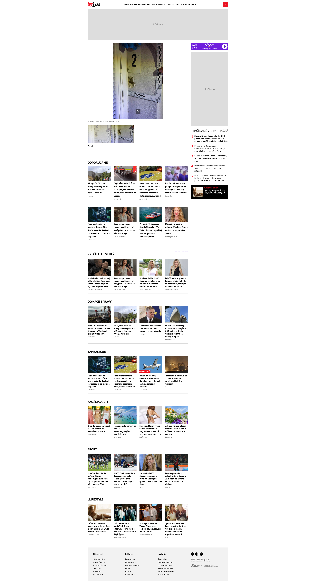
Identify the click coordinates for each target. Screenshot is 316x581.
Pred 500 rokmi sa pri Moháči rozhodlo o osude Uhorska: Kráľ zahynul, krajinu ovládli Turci (99, 329)
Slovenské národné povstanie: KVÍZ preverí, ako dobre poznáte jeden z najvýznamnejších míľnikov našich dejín (211, 138)
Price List (128, 571)
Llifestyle (96, 499)
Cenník (127, 568)
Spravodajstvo (162, 559)
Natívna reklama (130, 574)
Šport (92, 449)
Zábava (167, 537)
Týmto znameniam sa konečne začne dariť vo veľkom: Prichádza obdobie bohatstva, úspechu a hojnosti (175, 529)
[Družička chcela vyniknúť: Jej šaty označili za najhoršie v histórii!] (99, 414)
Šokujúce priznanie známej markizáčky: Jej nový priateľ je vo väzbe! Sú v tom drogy (124, 282)
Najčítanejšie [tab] (201, 130)
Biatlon (141, 487)
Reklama (129, 554)
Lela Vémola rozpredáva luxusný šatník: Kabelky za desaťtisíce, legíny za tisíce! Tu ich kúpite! (175, 282)
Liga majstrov (92, 487)
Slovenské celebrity (120, 537)
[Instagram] (196, 554)
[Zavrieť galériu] (225, 4)
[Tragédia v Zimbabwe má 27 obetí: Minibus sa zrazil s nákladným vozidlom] (176, 364)
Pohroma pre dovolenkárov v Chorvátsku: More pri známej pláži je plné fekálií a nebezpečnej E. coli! (209, 148)
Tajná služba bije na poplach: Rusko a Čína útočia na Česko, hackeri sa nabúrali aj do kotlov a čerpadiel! (98, 381)
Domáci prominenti (120, 289)
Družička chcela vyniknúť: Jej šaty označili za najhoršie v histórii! (99, 429)
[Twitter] (201, 554)
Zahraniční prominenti (95, 289)
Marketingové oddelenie (166, 571)
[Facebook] (192, 554)
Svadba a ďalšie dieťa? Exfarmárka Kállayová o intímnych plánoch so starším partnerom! (149, 282)
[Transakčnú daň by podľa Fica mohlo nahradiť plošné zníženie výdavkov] (150, 314)
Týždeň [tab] (224, 130)
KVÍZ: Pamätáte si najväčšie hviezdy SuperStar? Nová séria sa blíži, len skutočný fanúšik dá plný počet (125, 529)
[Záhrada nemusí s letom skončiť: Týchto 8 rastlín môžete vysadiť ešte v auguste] (176, 414)
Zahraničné (97, 352)
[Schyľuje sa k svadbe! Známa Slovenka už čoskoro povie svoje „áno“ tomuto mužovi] (150, 512)
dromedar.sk (91, 337)
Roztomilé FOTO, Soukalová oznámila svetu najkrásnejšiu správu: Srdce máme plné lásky (150, 479)
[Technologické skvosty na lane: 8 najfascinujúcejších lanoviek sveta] (125, 414)
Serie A (167, 487)
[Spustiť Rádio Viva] (209, 44)
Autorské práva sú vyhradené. (200, 561)
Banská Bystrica (170, 339)
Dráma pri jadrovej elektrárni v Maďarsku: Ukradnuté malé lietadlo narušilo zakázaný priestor (150, 381)
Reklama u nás (130, 559)
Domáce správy (100, 302)
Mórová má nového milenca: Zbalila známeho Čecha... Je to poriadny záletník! (209, 168)
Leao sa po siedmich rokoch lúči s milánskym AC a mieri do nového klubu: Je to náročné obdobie (175, 479)
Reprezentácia (118, 487)
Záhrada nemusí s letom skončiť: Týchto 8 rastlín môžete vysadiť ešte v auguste (176, 430)
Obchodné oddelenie (165, 565)
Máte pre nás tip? (163, 574)
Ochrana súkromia (99, 562)
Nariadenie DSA (98, 574)
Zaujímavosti (98, 402)
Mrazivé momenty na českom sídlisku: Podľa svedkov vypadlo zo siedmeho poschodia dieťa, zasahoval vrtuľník (124, 381)
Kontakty (162, 554)
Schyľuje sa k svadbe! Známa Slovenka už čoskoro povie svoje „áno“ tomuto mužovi (150, 527)
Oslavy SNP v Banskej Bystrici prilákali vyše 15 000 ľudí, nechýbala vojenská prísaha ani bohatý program (176, 331)
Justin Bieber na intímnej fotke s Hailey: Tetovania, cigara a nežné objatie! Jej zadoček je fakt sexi (99, 282)
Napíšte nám (97, 571)
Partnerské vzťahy (93, 534)
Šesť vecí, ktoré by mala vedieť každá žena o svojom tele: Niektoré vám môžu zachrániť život (150, 430)
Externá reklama (130, 562)
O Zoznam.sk (98, 554)
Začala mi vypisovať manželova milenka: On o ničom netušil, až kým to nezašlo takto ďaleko (99, 527)
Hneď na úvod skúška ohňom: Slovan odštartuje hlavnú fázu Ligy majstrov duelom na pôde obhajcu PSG (98, 479)
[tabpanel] (209, 158)
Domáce (116, 337)
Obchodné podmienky (132, 565)
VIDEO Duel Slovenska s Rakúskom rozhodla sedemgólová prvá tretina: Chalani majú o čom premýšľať (124, 479)
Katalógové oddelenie (165, 568)
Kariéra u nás (97, 568)
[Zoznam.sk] (197, 566)
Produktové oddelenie (165, 562)
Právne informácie (99, 559)
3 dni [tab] (214, 130)
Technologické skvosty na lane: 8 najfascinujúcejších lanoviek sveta (125, 430)
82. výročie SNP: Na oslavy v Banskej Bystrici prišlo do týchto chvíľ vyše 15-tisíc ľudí (124, 329)
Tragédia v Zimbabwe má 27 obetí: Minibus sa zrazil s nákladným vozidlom (176, 379)
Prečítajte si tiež (101, 254)
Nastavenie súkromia (99, 565)
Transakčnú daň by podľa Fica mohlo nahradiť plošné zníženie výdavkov (150, 328)
